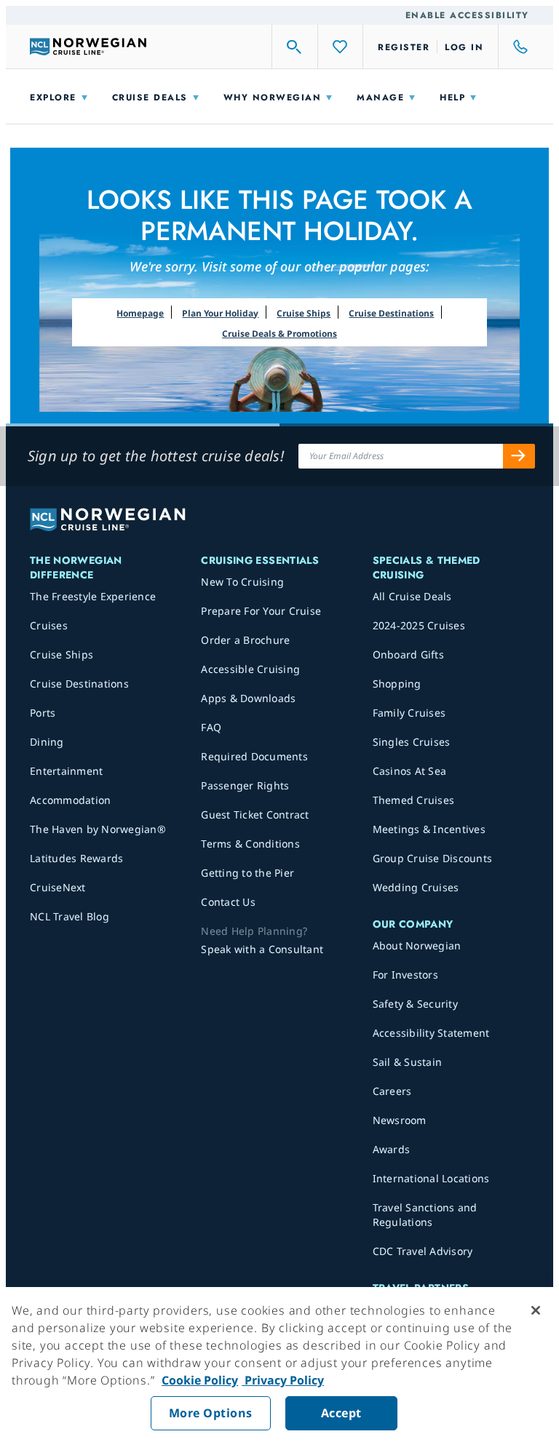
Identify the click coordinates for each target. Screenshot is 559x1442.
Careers (392, 1091)
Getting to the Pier (247, 873)
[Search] (294, 46)
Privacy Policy (283, 1380)
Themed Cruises (414, 800)
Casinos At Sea (410, 771)
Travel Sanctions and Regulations (425, 1214)
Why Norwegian (272, 97)
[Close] (536, 1310)
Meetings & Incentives (429, 829)
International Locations (431, 1178)
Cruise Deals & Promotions (279, 333)
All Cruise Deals (412, 596)
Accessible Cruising (250, 669)
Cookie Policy (200, 1380)
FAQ (211, 727)
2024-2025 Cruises (419, 625)
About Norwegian (417, 945)
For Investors (405, 974)
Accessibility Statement (431, 1033)
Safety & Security (415, 1004)
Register (403, 47)
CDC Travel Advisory (423, 1251)
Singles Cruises (412, 742)
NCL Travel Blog (69, 916)
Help (452, 97)
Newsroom (400, 1120)
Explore (53, 97)
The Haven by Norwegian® (98, 829)
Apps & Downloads (248, 698)
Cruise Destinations (391, 313)
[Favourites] (340, 46)
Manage (380, 97)
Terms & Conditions (250, 844)
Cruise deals (150, 97)
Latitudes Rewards (76, 858)
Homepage (140, 313)
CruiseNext (58, 887)
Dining (47, 742)
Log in (464, 47)
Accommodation (70, 800)
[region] (279, 1364)
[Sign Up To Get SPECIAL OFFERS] (519, 456)
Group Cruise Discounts (433, 858)
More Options (211, 1413)
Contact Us (228, 902)
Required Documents (254, 756)
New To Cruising (242, 582)
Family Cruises (409, 713)
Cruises (49, 625)
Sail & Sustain (408, 1062)
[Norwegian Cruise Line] (88, 46)
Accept (341, 1413)
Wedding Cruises (416, 887)
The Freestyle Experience (93, 596)
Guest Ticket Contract (255, 814)
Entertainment (66, 771)
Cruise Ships (303, 313)
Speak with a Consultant (262, 949)
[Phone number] (514, 46)
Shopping (397, 683)
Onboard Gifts (408, 654)
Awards (392, 1149)
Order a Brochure (245, 640)
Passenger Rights (245, 785)
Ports (42, 713)
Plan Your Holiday (220, 313)
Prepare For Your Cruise (261, 611)
